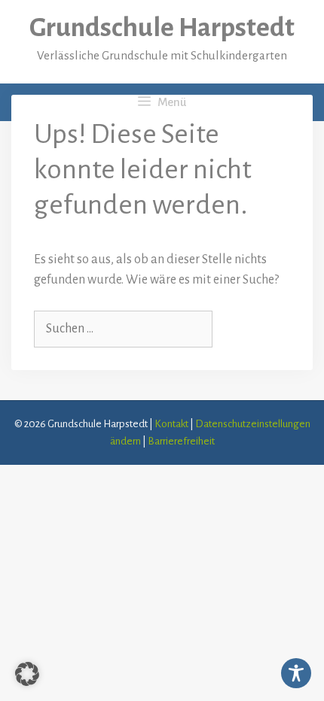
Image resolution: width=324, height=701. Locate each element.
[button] (27, 674)
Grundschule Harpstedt (162, 28)
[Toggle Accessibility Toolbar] (296, 673)
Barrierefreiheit (181, 441)
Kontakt (171, 423)
